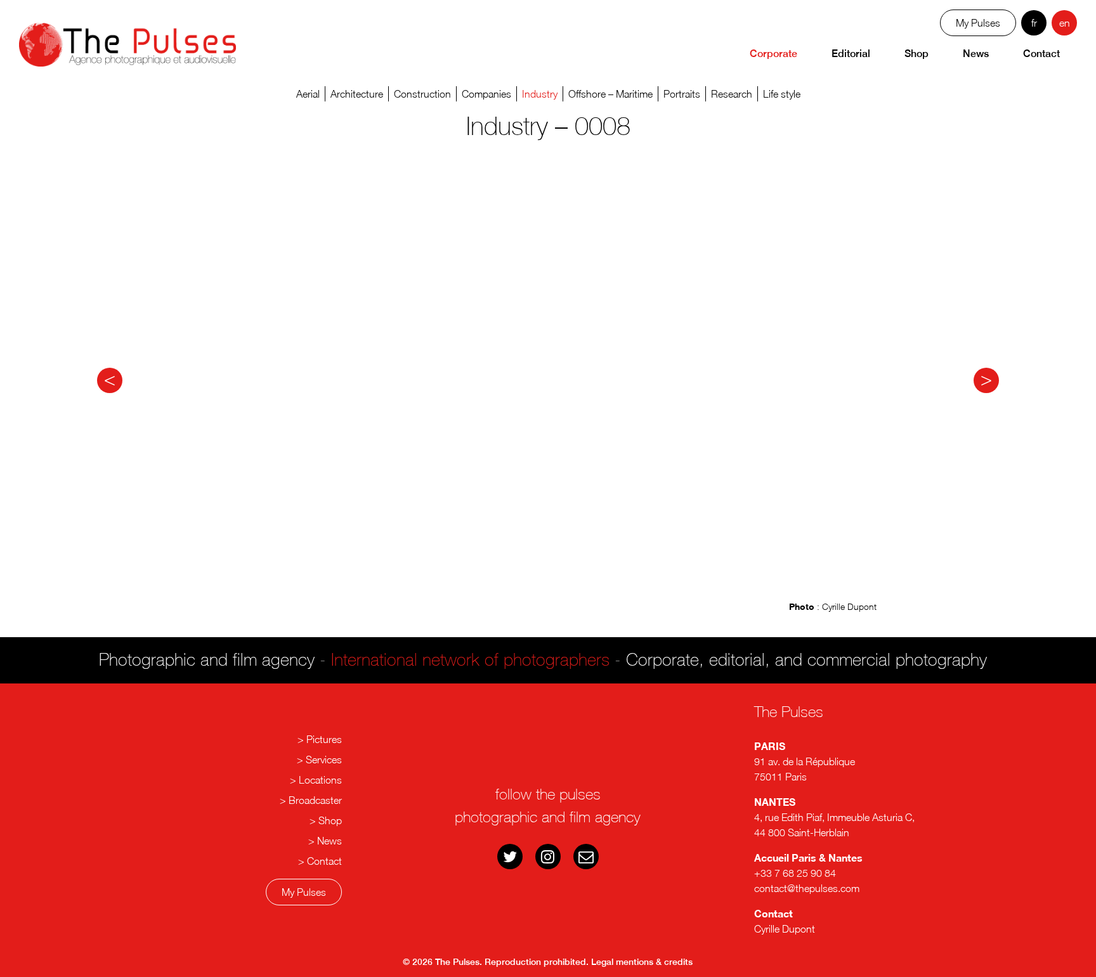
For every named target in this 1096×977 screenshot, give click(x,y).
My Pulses (304, 892)
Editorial (851, 54)
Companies (486, 94)
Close (554, 782)
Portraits (681, 94)
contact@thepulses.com (806, 888)
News (976, 54)
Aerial (308, 94)
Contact (1041, 54)
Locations (320, 780)
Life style (781, 94)
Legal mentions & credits (642, 962)
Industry (540, 94)
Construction (422, 94)
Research (731, 94)
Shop (916, 54)
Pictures (324, 739)
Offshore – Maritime (610, 94)
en (1064, 23)
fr (1034, 23)
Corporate (773, 54)
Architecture (356, 94)
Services (324, 759)
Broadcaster (315, 800)
